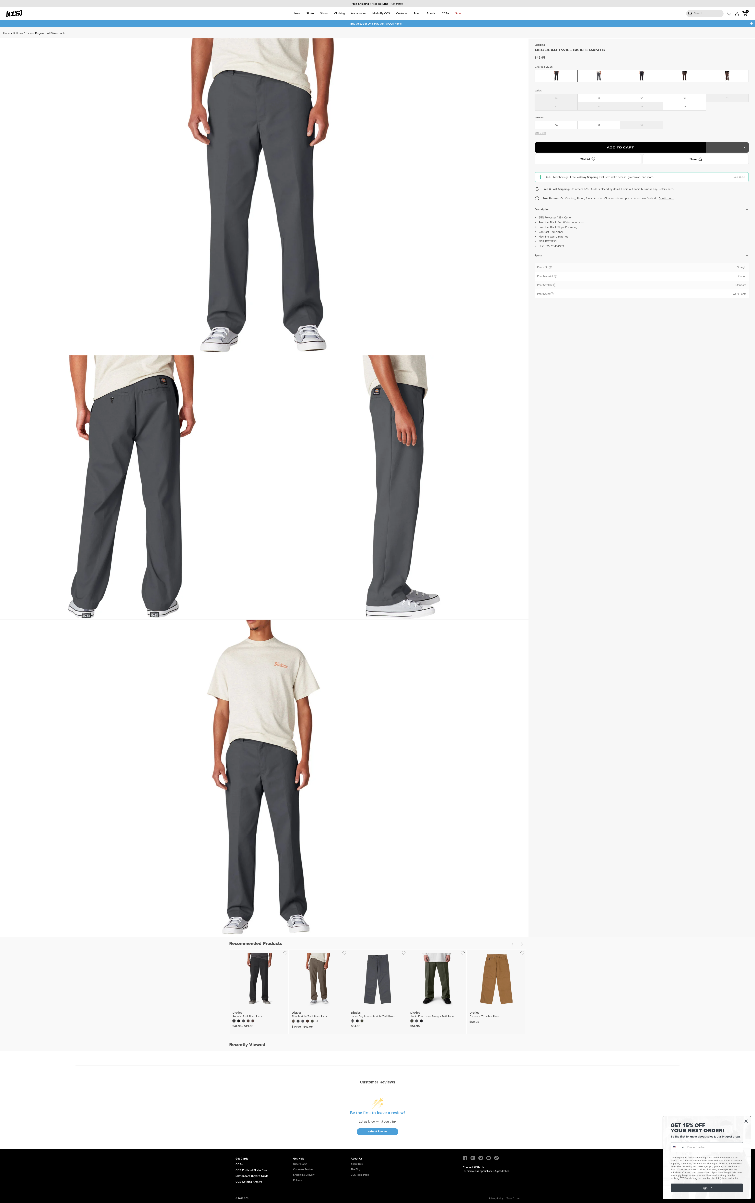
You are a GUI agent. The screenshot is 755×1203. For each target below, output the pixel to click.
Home (6, 33)
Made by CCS (381, 13)
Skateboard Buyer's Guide (252, 1176)
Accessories (358, 13)
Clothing (339, 13)
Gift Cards (242, 1158)
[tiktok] (496, 1158)
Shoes (324, 13)
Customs (401, 13)
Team (417, 13)
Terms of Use (512, 1198)
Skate (310, 13)
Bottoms (18, 33)
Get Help (298, 1158)
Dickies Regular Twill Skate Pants (45, 33)
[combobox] (678, 1147)
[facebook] (465, 1158)
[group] (377, 4)
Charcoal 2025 (544, 66)
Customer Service (303, 1169)
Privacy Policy (496, 1198)
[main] (377, 588)
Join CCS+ (739, 177)
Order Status (300, 1164)
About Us (357, 1158)
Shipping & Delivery (303, 1175)
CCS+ (445, 13)
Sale (458, 13)
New (297, 13)
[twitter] (480, 1158)
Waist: (538, 90)
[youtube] (488, 1158)
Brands (431, 13)
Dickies (540, 44)
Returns (297, 1180)
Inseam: (539, 117)
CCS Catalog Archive (249, 1182)
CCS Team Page (360, 1175)
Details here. (666, 189)
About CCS (357, 1164)
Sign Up (707, 1188)
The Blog (355, 1169)
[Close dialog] (746, 1121)
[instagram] (472, 1158)
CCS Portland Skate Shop (252, 1170)
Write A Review (377, 1131)
